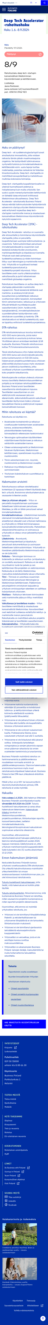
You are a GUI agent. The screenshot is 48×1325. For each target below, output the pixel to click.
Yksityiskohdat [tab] (25, 640)
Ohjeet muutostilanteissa (22, 1005)
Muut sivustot (8, 3)
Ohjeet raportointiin (20, 988)
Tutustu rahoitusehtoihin (13, 893)
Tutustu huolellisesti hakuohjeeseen (18, 882)
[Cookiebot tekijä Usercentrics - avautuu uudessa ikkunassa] (33, 633)
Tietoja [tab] (39, 640)
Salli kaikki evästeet (24, 682)
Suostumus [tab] (10, 640)
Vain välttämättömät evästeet (24, 690)
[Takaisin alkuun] (43, 1318)
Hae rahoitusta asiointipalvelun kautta (22, 1024)
